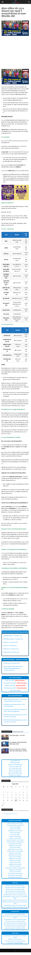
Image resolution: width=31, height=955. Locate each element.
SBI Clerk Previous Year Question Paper (15, 887)
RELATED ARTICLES (6, 731)
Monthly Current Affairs (15, 775)
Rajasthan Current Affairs (15, 864)
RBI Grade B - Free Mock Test (11, 652)
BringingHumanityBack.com (10, 813)
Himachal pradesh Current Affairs (15, 840)
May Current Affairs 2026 (15, 770)
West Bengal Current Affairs (15, 877)
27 (16, 800)
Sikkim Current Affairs (15, 866)
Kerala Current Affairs (15, 847)
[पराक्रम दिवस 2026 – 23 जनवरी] (5, 737)
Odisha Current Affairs (15, 860)
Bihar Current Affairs (15, 828)
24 (3, 800)
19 (11, 797)
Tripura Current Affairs (15, 871)
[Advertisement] (15, 53)
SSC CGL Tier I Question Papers (15, 943)
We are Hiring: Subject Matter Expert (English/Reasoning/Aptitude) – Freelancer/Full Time (13, 668)
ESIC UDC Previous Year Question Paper (15, 927)
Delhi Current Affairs (15, 832)
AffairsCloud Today (15, 762)
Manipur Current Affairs (15, 853)
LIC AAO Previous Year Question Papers (15, 914)
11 (7, 795)
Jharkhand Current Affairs (15, 843)
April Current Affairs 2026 (15, 772)
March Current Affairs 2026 (15, 773)
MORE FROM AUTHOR (18, 731)
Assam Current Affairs (15, 827)
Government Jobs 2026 (15, 683)
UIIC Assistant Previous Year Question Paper (15, 919)
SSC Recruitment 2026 (15, 688)
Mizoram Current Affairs (15, 856)
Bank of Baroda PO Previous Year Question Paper (15, 907)
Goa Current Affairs (15, 834)
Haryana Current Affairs (15, 838)
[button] (2, 2)
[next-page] (5, 756)
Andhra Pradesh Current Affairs (15, 823)
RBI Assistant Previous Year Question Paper (15, 905)
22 (23, 797)
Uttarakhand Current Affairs (15, 875)
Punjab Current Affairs (15, 862)
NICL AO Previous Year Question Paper (15, 921)
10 (3, 795)
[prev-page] (2, 756)
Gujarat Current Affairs (15, 836)
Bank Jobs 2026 (15, 680)
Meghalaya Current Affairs (15, 855)
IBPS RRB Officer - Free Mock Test (13, 635)
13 (16, 795)
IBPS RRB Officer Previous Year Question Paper (15, 895)
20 (16, 797)
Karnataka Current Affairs (15, 845)
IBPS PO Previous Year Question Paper (15, 891)
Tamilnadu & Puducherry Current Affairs (15, 868)
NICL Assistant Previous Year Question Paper (15, 923)
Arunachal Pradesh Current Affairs (15, 825)
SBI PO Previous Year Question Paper (15, 885)
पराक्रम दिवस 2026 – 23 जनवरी (17, 735)
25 (7, 800)
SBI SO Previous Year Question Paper (15, 889)
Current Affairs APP (15, 760)
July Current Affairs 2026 (15, 766)
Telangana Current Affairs (15, 869)
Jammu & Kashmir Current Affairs (15, 842)
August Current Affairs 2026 (15, 764)
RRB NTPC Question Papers (15, 939)
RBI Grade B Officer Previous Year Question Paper (15, 900)
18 (7, 797)
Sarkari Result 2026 (15, 690)
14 (19, 795)
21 (19, 797)
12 (11, 795)
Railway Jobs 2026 (15, 685)
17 (3, 797)
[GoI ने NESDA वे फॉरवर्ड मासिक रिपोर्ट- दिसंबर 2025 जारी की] (5, 744)
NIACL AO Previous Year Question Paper (15, 928)
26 (11, 800)
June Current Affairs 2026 (15, 768)
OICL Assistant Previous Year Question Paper (15, 925)
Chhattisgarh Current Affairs (15, 830)
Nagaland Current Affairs (15, 858)
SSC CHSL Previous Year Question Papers (15, 941)
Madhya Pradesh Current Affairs (15, 851)
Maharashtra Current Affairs (15, 849)
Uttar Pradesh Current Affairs (15, 873)
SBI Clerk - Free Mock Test (11, 642)
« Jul (2, 805)
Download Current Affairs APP (12, 663)
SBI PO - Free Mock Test (10, 645)
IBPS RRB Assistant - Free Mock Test (13, 639)
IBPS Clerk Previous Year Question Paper (15, 893)
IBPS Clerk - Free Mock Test (11, 649)
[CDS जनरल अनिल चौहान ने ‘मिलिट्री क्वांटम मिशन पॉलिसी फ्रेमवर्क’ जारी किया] (5, 750)
